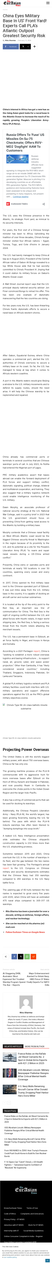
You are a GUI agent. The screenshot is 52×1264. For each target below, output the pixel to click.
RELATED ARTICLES (13, 1046)
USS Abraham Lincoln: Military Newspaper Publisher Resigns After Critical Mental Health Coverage (24, 1131)
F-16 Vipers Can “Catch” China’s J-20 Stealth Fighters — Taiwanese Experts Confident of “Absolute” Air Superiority (23, 1165)
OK (47, 1260)
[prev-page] (4, 1102)
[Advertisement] (26, 79)
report (37, 651)
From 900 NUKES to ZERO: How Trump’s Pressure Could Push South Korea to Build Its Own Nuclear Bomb (25, 1153)
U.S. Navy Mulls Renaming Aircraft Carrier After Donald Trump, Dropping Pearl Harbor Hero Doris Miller (25, 1142)
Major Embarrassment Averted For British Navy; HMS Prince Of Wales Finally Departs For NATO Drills (38, 979)
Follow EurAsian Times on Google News (25, 932)
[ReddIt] (33, 956)
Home (5, 9)
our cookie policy (10, 1257)
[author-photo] (26, 1009)
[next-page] (9, 1102)
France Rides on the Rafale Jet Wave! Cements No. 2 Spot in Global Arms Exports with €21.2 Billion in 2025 (26, 1119)
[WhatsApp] (27, 956)
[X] (20, 956)
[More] (34, 46)
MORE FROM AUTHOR (34, 1046)
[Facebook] (14, 956)
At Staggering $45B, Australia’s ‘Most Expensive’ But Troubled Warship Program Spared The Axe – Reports (14, 979)
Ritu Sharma (10, 40)
